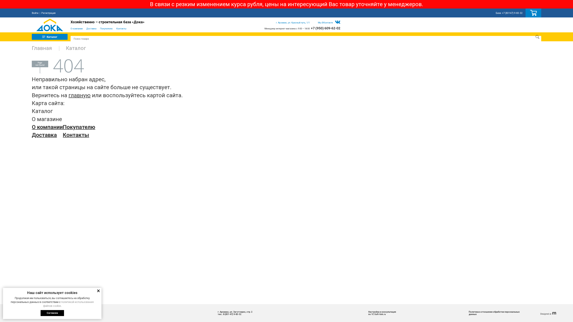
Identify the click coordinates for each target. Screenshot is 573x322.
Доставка (91, 28)
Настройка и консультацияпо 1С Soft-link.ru (382, 313)
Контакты (121, 28)
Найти (537, 37)
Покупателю (106, 28)
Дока (50, 24)
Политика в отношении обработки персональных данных (494, 313)
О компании (77, 28)
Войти (35, 13)
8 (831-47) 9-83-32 (232, 314)
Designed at (548, 313)
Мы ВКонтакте (325, 22)
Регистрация (48, 13)
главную (79, 95)
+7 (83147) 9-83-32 (512, 13)
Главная (42, 48)
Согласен (52, 313)
